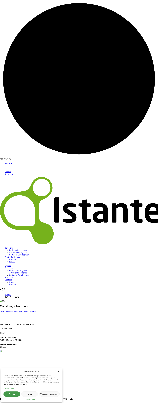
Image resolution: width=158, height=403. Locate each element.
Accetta (12, 394)
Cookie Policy (30, 399)
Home (8, 294)
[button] (58, 371)
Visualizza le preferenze (49, 394)
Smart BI (8, 163)
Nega (30, 394)
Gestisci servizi (9, 388)
